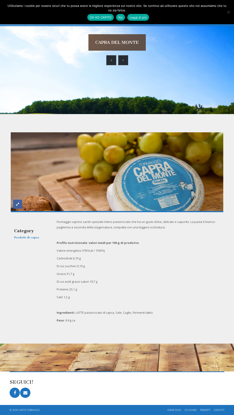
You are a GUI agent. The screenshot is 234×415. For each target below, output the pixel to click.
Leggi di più (138, 17)
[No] (228, 12)
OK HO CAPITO (101, 17)
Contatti (219, 410)
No (120, 17)
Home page (174, 410)
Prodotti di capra (26, 237)
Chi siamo (191, 410)
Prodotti (205, 410)
